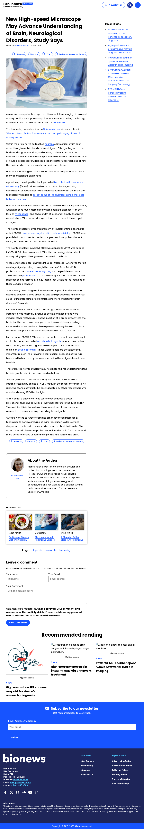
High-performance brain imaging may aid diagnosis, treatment (120, 49)
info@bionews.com (20, 782)
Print (48, 54)
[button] (113, 5)
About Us (86, 755)
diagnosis (37, 550)
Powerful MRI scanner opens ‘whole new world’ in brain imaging (120, 61)
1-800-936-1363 (19, 785)
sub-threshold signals (49, 341)
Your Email (54, 574)
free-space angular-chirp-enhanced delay (46, 233)
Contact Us (87, 774)
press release (29, 275)
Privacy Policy (119, 774)
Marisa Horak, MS (22, 45)
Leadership (87, 765)
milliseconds (21, 214)
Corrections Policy (122, 765)
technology (65, 550)
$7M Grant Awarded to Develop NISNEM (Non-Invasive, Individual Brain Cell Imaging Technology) (120, 77)
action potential (27, 349)
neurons (49, 144)
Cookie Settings (120, 783)
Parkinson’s (59, 122)
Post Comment (18, 622)
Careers (85, 770)
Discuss (20, 54)
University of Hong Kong (38, 271)
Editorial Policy (120, 770)
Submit (15, 737)
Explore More (119, 755)
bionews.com (20, 779)
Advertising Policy (121, 761)
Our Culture (87, 761)
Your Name (12, 574)
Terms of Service (121, 779)
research (50, 550)
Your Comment (14, 586)
